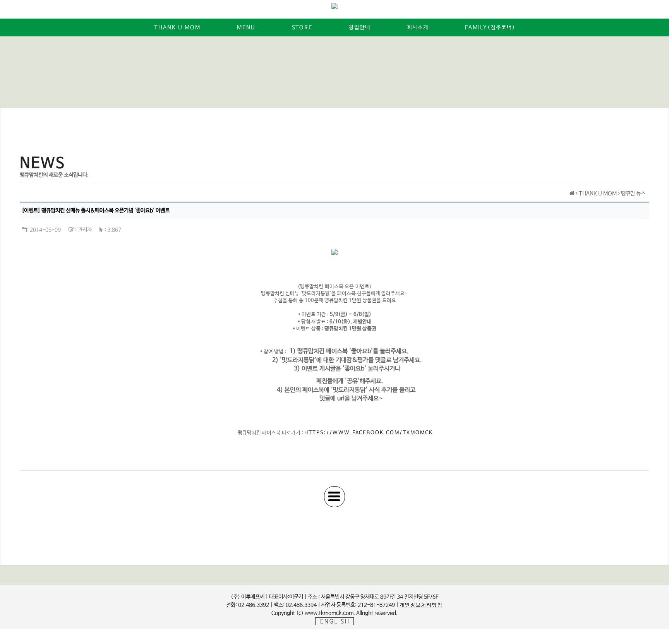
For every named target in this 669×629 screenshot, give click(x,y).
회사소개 (418, 27)
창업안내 (360, 27)
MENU (246, 27)
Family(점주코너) (490, 27)
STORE (302, 27)
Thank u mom (177, 27)
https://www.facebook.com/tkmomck (368, 433)
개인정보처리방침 (421, 605)
